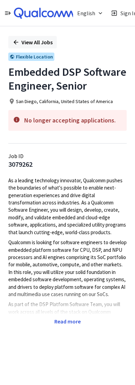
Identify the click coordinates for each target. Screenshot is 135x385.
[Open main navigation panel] (7, 13)
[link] (44, 13)
